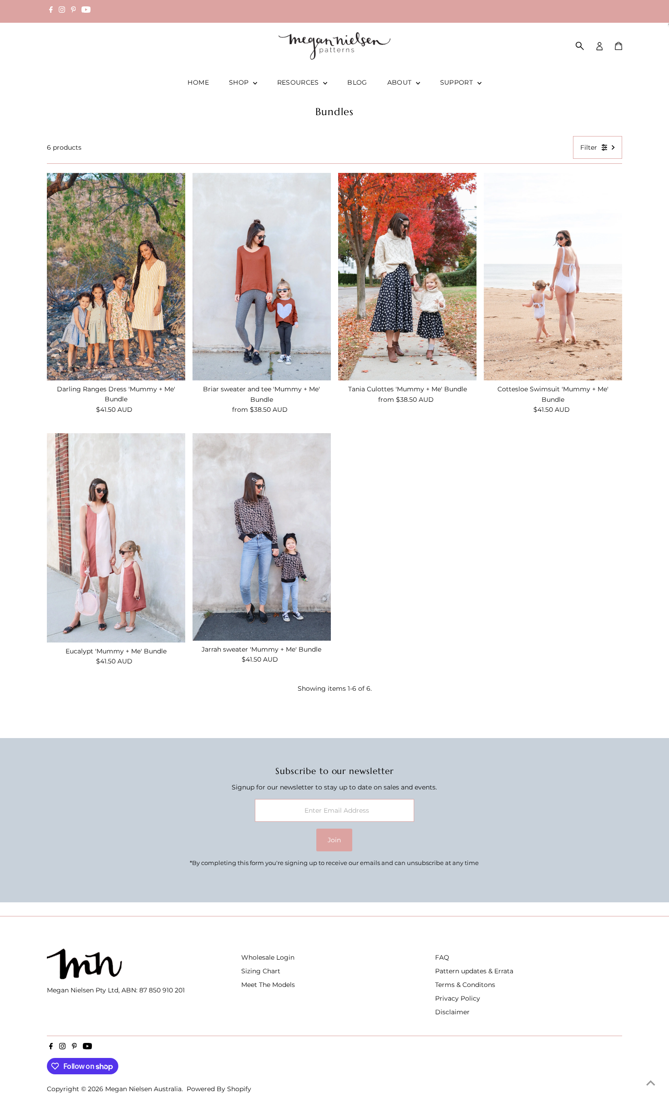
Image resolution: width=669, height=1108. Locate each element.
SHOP (240, 82)
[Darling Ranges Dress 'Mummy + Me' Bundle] (116, 276)
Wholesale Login (267, 957)
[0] (618, 46)
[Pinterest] (73, 11)
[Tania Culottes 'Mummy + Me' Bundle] (407, 276)
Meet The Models (268, 985)
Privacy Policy (457, 998)
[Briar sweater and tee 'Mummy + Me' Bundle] (262, 276)
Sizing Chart (260, 971)
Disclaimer (452, 1012)
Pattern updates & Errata (474, 971)
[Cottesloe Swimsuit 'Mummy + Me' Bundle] (553, 276)
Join (334, 840)
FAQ (442, 957)
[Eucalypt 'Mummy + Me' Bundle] (116, 538)
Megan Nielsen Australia (143, 1089)
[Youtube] (86, 11)
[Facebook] (51, 11)
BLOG (357, 82)
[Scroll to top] (651, 1083)
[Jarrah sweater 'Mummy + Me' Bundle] (262, 537)
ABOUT (400, 82)
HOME (198, 82)
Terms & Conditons (465, 985)
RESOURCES (299, 82)
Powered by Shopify (219, 1089)
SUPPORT (457, 82)
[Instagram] (61, 11)
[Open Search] (580, 46)
